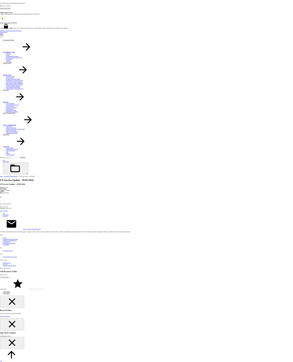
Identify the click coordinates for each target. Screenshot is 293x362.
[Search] (23, 157)
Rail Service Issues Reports (10, 176)
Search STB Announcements (10, 257)
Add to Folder (7, 292)
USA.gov (5, 264)
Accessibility (6, 244)
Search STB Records (5, 316)
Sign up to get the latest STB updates (32, 229)
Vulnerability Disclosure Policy (10, 239)
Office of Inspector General (9, 265)
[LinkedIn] (6, 161)
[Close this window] (12, 302)
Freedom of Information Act (10, 240)
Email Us (5, 216)
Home (1, 176)
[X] (4, 160)
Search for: (2, 157)
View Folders (6, 293)
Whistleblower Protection (9, 243)
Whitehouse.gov (7, 263)
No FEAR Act (6, 242)
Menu (2, 35)
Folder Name (3, 289)
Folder (1, 277)
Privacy (5, 238)
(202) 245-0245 (4, 211)
